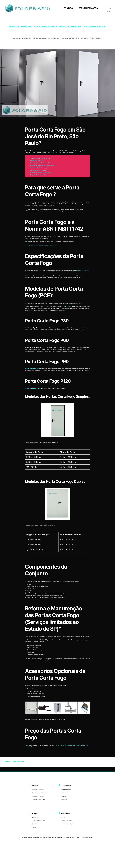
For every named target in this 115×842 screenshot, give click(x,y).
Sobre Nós (35, 824)
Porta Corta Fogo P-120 (33, 388)
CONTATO (68, 8)
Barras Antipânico (66, 789)
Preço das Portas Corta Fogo (38, 175)
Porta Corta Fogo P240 (38, 796)
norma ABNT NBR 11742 (83, 270)
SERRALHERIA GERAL (89, 8)
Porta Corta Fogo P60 (70, 27)
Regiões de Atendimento (38, 820)
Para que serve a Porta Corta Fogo (40, 158)
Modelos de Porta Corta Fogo (39, 168)
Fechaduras (64, 793)
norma (69, 306)
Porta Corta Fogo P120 (20, 27)
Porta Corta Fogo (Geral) (38, 799)
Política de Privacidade (67, 824)
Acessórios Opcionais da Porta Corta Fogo (42, 165)
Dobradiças (64, 799)
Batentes (63, 796)
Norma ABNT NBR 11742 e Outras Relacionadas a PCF (41, 245)
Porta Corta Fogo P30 (45, 27)
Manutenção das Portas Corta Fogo (40, 172)
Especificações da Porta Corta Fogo (40, 163)
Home (62, 817)
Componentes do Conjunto (38, 170)
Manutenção (35, 817)
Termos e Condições (66, 820)
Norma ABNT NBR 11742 (37, 160)
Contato (34, 827)
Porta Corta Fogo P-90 (33, 368)
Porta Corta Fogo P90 (95, 27)
